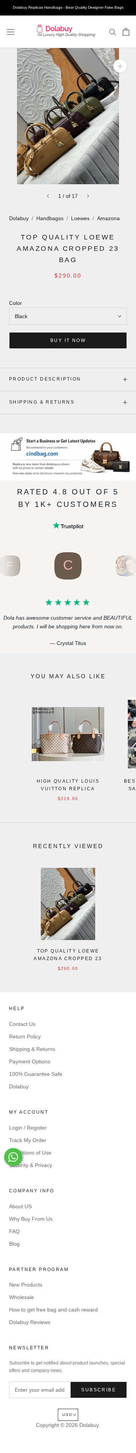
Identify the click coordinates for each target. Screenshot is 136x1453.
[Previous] (48, 196)
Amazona (108, 218)
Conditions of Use (30, 1153)
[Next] (88, 196)
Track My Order (27, 1140)
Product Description (45, 379)
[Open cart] (126, 32)
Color (15, 303)
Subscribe (98, 1389)
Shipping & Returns (41, 402)
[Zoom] (120, 66)
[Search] (112, 31)
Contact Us (22, 1024)
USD (67, 1415)
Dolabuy (19, 218)
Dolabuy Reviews (29, 1322)
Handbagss (49, 218)
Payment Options (29, 1061)
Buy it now (68, 340)
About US (20, 1206)
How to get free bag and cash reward (53, 1310)
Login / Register (28, 1128)
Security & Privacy (30, 1165)
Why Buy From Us (31, 1219)
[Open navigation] (10, 32)
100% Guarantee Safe (35, 1074)
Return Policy (25, 1036)
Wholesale (21, 1297)
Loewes (80, 218)
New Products (25, 1285)
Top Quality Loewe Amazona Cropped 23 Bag (68, 958)
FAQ (14, 1231)
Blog (14, 1244)
